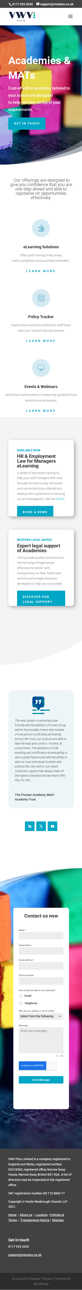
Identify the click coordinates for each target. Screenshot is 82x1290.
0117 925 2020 (22, 4)
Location (41, 1215)
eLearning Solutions (41, 247)
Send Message (41, 1079)
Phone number (26, 975)
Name (22, 930)
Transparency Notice (34, 1220)
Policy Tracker (41, 316)
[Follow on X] (41, 826)
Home (12, 1215)
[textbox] (37, 1016)
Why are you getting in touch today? (37, 1010)
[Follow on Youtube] (52, 826)
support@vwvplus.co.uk (24, 1254)
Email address (26, 960)
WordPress (41, 1283)
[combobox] (41, 1016)
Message (23, 1025)
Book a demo (35, 512)
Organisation (25, 945)
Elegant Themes (41, 1278)
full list (60, 499)
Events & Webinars (41, 386)
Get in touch (27, 123)
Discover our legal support (37, 599)
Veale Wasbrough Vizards (43, 1201)
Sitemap (58, 1220)
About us (26, 1215)
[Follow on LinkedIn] (30, 826)
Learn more (41, 271)
